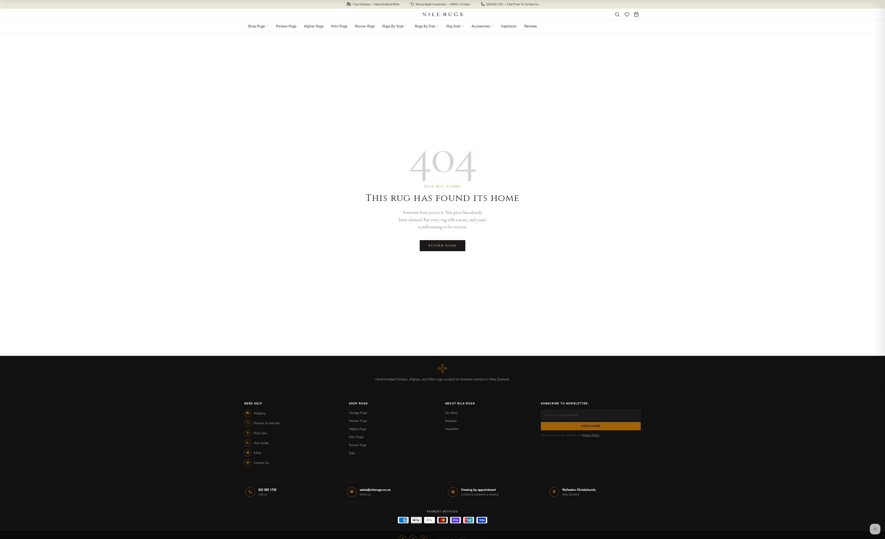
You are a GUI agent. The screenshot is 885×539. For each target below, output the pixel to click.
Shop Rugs (256, 26)
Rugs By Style (393, 26)
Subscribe (591, 426)
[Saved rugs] (626, 14)
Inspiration (509, 26)
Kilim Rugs (339, 26)
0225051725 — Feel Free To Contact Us (512, 4)
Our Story (451, 412)
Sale (352, 453)
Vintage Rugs (358, 412)
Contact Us (261, 462)
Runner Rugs (365, 26)
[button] (442, 4)
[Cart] (636, 14)
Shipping (259, 413)
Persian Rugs (286, 26)
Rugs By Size (425, 26)
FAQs (257, 453)
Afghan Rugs (314, 26)
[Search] (617, 14)
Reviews (530, 26)
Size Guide (261, 443)
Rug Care (260, 433)
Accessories (481, 26)
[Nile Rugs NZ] (443, 14)
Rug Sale (453, 26)
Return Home (442, 245)
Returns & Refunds (267, 423)
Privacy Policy (590, 435)
